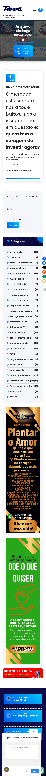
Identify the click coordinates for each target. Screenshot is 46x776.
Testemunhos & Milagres (21, 380)
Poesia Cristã (16, 364)
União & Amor (16, 391)
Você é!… (13, 397)
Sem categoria (16, 370)
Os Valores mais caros (23, 87)
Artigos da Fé (15, 252)
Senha (10, 209)
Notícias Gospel (17, 332)
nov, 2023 (10, 77)
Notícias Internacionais (20, 338)
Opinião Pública (17, 348)
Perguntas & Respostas (21, 359)
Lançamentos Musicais (20, 311)
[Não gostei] (14, 164)
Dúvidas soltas (16, 279)
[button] (44, 259)
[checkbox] (6, 769)
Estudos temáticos (18, 289)
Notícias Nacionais (18, 343)
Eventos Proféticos (18, 300)
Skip (27, 771)
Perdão (13, 354)
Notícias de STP (17, 327)
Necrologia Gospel (18, 321)
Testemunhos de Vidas (20, 386)
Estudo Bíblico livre (18, 284)
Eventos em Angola (18, 295)
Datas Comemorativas (20, 263)
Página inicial (22, 48)
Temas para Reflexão (20, 375)
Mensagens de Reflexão (21, 316)
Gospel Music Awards (20, 305)
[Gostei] (7, 164)
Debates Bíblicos (17, 268)
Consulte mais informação (19, 170)
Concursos (14, 257)
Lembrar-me (16, 219)
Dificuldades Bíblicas (19, 273)
